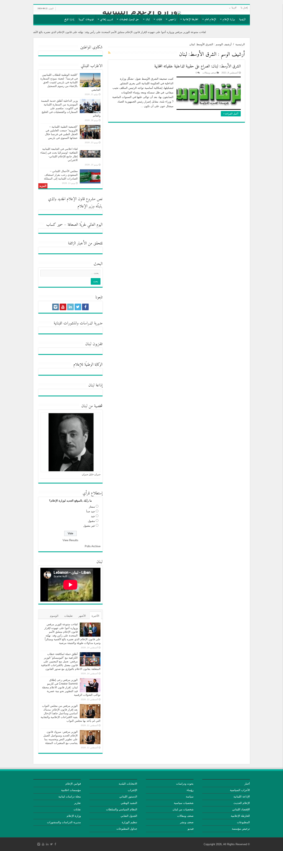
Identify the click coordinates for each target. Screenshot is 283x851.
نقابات (159, 19)
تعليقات (68, 615)
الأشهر (82, 615)
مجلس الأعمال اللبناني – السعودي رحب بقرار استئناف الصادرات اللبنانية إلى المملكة (61, 175)
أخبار (247, 783)
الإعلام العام (210, 19)
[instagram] (55, 307)
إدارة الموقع (69, 19)
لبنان (148, 19)
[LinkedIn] (70, 307)
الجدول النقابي (129, 815)
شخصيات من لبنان (183, 809)
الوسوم (54, 615)
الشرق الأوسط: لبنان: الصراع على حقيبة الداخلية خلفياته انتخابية (197, 66)
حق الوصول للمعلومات (129, 19)
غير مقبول (89, 525)
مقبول (91, 521)
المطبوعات (243, 822)
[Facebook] (85, 307)
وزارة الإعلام (229, 19)
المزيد (42, 185)
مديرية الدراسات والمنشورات (64, 822)
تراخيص (172, 19)
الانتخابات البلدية (128, 783)
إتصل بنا (244, 8)
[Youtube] (63, 307)
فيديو (191, 828)
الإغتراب (132, 790)
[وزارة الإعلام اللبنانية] (141, 13)
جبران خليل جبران (91, 474)
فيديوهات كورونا (86, 19)
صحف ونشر (187, 822)
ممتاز (92, 506)
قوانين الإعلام (73, 783)
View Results (70, 540)
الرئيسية (242, 19)
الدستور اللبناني (128, 796)
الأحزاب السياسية (240, 790)
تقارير (77, 803)
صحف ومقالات (209, 72)
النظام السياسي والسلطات (121, 809)
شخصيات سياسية (184, 803)
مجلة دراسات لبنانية (69, 796)
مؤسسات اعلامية (71, 790)
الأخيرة (95, 615)
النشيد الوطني (129, 803)
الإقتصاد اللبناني (241, 809)
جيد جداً (90, 511)
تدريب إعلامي (106, 19)
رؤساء (190, 790)
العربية (234, 8)
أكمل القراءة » (230, 113)
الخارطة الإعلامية (190, 19)
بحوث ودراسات (185, 783)
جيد (93, 516)
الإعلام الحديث (241, 803)
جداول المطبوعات (126, 828)
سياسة (190, 796)
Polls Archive (92, 546)
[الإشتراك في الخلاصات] (109, 52)
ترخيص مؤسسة (241, 828)
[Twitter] (78, 307)
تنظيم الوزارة (129, 822)
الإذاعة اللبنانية (241, 796)
